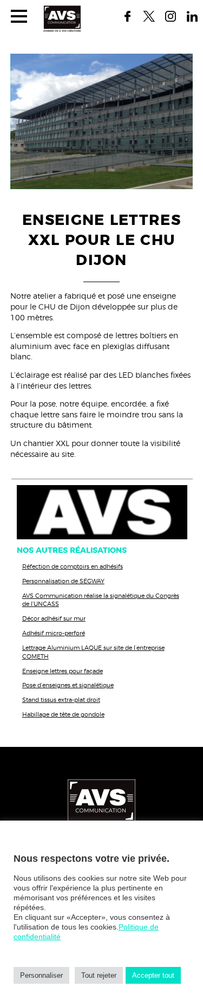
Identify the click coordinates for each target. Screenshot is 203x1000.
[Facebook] (127, 16)
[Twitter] (149, 16)
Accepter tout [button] (153, 975)
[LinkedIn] (192, 16)
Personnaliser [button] (41, 975)
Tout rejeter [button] (98, 975)
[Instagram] (170, 16)
